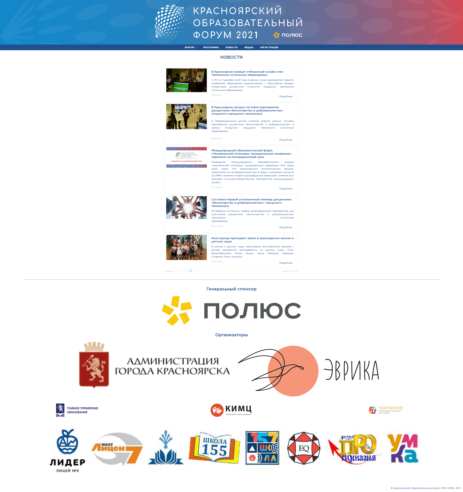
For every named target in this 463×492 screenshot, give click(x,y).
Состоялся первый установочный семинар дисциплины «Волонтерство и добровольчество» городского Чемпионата (251, 202)
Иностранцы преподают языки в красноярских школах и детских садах (252, 239)
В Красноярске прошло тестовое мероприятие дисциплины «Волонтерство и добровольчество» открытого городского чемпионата (247, 110)
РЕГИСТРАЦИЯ (269, 47)
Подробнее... (286, 96)
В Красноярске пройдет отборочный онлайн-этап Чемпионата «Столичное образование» (247, 73)
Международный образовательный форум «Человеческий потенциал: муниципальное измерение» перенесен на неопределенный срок (251, 153)
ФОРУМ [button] (190, 47)
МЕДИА (249, 47)
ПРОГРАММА (211, 47)
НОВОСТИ (231, 47)
